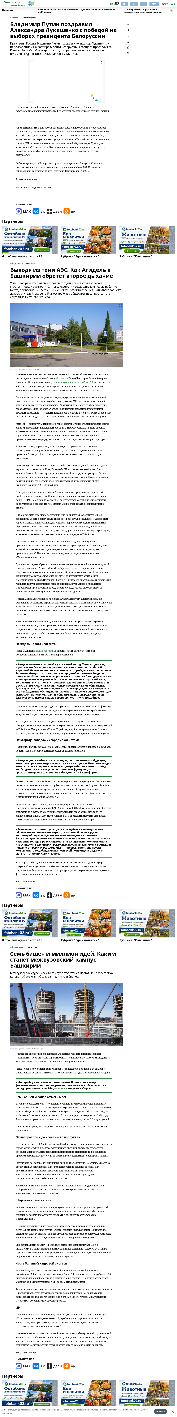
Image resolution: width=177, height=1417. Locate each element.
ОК (134, 3)
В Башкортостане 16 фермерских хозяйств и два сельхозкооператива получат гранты (142, 11)
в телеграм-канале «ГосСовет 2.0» (75, 382)
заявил (62, 1088)
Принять (160, 1411)
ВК (124, 3)
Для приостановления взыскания (98, 10)
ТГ (143, 3)
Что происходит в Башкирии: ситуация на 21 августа (58, 11)
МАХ (154, 3)
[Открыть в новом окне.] (23, 211)
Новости (7, 10)
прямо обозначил (46, 650)
